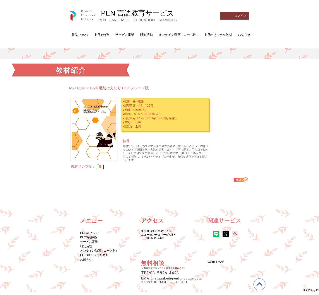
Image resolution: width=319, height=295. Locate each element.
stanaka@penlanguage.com (178, 278)
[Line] (216, 234)
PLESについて (90, 233)
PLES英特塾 (88, 237)
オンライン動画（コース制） (99, 250)
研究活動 (86, 246)
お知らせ (86, 259)
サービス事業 (89, 241)
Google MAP (215, 261)
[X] (225, 234)
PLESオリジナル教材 (94, 255)
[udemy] (235, 234)
